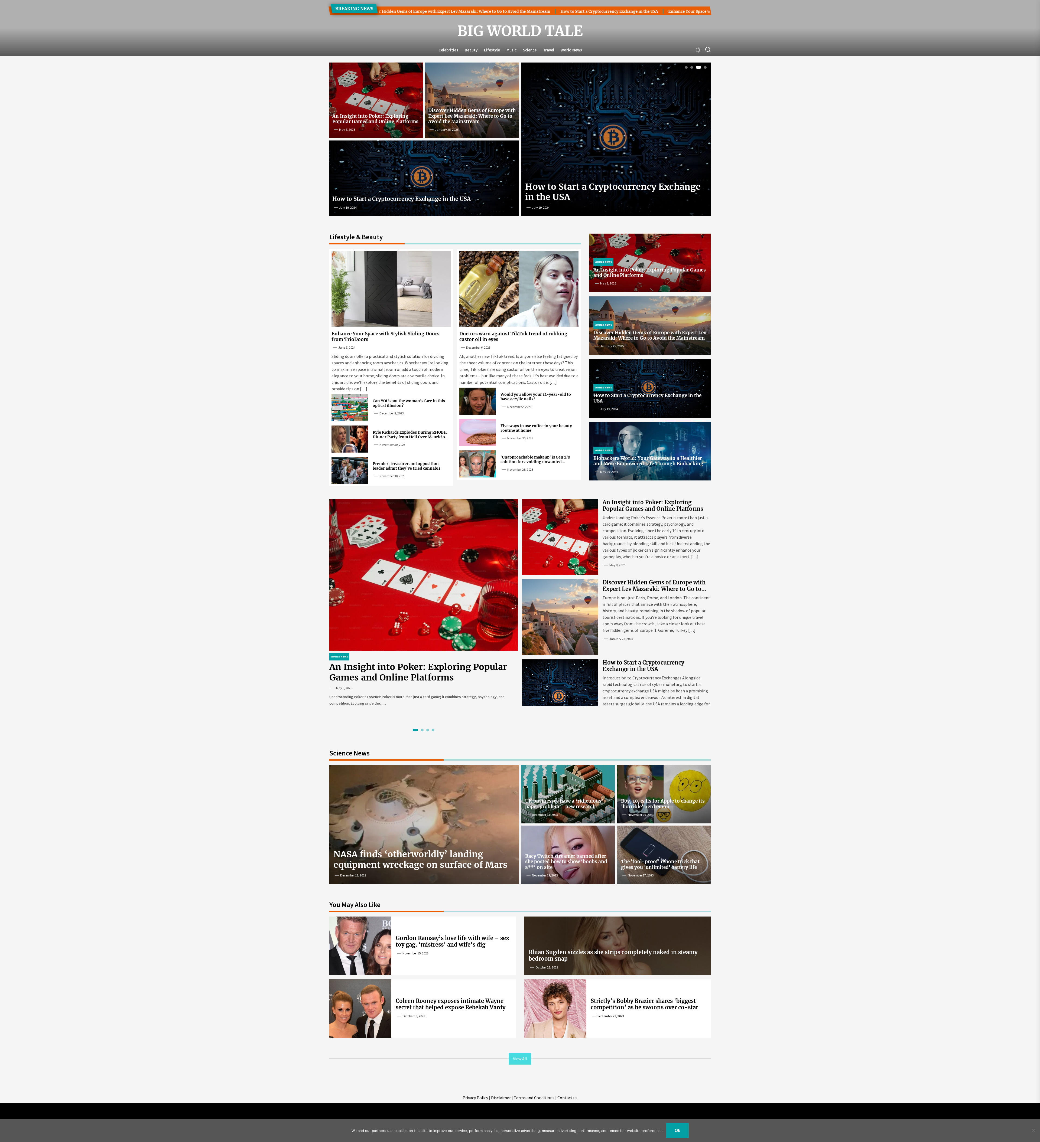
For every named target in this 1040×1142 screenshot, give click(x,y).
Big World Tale (520, 31)
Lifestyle (492, 50)
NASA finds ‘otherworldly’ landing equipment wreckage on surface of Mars (420, 859)
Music (511, 50)
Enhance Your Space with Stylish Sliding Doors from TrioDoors (617, 11)
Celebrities (448, 50)
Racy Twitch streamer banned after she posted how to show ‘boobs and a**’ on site (566, 861)
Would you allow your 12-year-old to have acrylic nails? (535, 396)
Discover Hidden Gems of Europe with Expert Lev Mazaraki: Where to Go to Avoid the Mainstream (472, 116)
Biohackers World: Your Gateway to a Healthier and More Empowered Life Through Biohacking (648, 461)
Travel (548, 50)
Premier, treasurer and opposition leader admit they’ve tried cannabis (406, 466)
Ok (677, 1130)
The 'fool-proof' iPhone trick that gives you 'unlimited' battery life (660, 864)
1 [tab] (686, 67)
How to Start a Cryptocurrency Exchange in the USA (498, 11)
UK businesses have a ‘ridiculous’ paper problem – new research (564, 803)
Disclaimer (501, 1097)
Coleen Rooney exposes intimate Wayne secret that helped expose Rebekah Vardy (450, 1004)
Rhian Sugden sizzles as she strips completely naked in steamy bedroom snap (613, 955)
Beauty (471, 50)
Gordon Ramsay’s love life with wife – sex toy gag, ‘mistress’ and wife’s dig (452, 941)
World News (571, 50)
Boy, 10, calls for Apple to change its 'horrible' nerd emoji (663, 803)
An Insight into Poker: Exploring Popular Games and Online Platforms (375, 119)
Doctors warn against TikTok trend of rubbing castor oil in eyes (513, 336)
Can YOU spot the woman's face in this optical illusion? (409, 403)
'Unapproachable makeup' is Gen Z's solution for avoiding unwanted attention (535, 462)
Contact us (567, 1097)
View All (520, 1058)
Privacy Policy (475, 1097)
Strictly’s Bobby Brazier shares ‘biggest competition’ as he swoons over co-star (644, 1004)
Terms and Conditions (534, 1097)
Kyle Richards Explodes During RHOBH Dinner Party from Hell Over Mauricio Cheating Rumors (410, 437)
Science (530, 50)
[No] (1033, 1130)
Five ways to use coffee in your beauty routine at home (536, 428)
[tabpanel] (616, 142)
